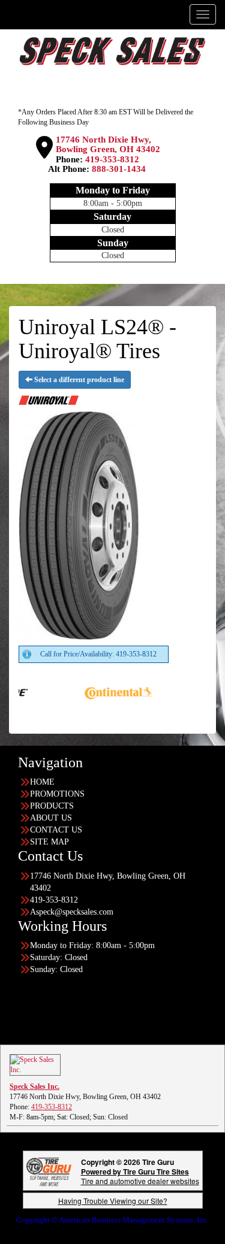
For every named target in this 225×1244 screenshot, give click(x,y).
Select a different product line (78, 380)
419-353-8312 (112, 159)
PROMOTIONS (57, 793)
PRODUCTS (52, 805)
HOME (42, 781)
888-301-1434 (119, 169)
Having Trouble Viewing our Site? (112, 1200)
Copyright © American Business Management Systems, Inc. (112, 1219)
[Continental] (91, 691)
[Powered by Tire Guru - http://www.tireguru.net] (48, 1171)
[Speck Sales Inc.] (35, 1064)
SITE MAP (49, 841)
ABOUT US (51, 817)
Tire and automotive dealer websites (140, 1176)
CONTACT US (56, 829)
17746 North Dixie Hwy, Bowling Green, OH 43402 (108, 145)
